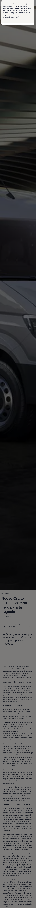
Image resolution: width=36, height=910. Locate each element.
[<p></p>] (30, 11)
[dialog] (18, 454)
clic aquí (15, 17)
